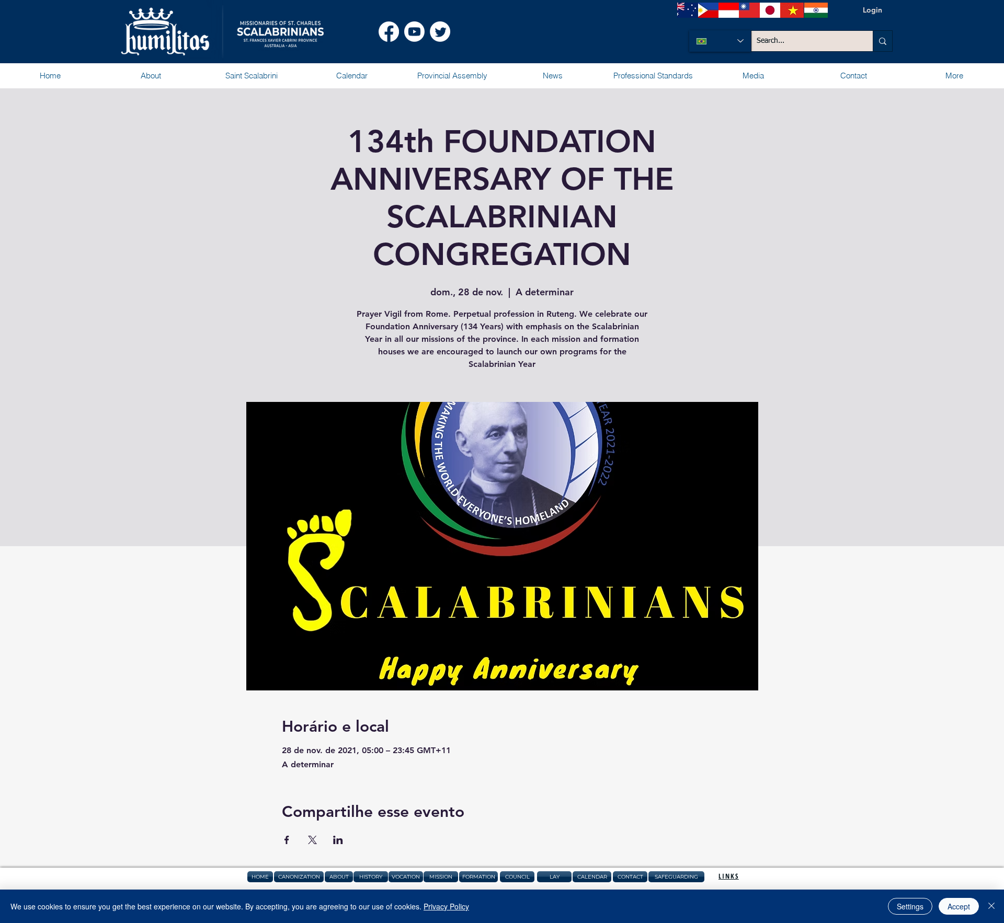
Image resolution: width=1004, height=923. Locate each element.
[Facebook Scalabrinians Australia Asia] (389, 31)
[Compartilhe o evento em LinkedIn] (338, 840)
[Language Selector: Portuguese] (720, 41)
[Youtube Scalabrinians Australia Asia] (414, 31)
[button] (150, 75)
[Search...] (882, 41)
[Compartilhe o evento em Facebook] (287, 840)
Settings (910, 906)
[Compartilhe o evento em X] (312, 840)
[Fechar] (991, 906)
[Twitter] (440, 31)
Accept (959, 906)
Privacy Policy (446, 906)
